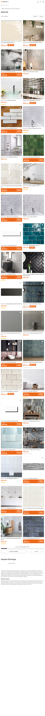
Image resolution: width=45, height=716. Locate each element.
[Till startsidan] (4, 1)
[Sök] (1, 5)
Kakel (13, 8)
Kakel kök (17, 8)
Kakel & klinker (8, 8)
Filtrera (35, 16)
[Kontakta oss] (38, 2)
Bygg (3, 8)
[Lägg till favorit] (20, 22)
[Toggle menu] (43, 2)
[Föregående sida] (29, 551)
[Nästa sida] (42, 551)
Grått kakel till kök (11, 563)
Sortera (41, 16)
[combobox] (36, 551)
